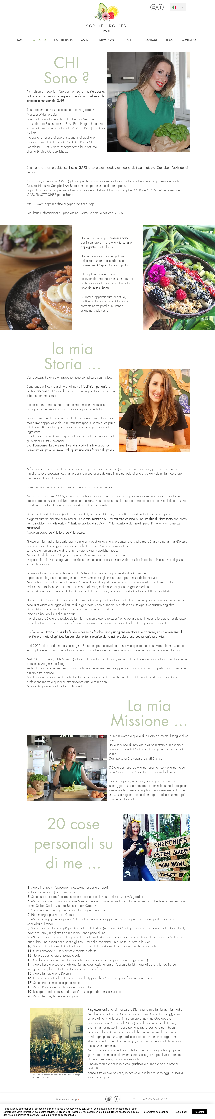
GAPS (119, 213)
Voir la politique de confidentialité (58, 1114)
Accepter (199, 1111)
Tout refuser (180, 1111)
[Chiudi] (211, 1111)
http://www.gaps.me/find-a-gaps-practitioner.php (60, 204)
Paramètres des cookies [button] (155, 1111)
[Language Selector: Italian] (178, 7)
